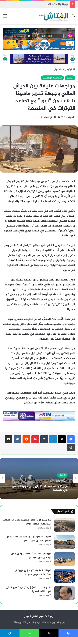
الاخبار (57, 69)
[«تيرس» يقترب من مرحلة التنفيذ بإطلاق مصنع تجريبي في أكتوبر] (64, 542)
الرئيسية (68, 69)
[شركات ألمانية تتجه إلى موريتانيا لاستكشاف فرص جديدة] (64, 576)
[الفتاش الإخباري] (53, 16)
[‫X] (62, 439)
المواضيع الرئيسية (52, 78)
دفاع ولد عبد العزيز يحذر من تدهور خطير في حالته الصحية (28, 589)
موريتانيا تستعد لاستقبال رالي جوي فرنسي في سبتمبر (39, 4)
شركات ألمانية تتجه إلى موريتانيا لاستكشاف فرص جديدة (32, 572)
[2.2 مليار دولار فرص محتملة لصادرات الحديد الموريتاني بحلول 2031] (64, 525)
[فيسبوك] (71, 439)
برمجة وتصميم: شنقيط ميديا (39, 616)
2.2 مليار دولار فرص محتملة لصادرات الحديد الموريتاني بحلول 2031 (27, 522)
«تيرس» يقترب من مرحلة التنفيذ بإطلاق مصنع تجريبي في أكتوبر (28, 539)
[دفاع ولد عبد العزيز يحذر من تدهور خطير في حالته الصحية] (64, 593)
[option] (39, 478)
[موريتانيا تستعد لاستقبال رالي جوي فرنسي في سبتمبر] (64, 559)
